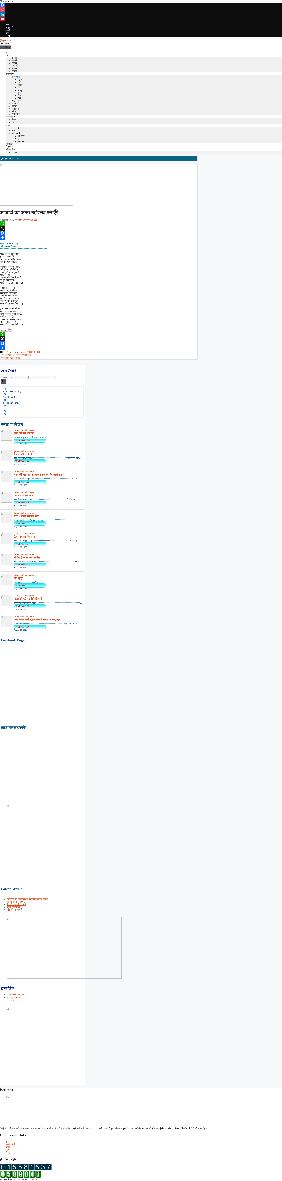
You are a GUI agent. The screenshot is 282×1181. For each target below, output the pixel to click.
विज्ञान (8, 146)
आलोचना (15, 101)
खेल (13, 122)
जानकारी (15, 128)
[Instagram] (141, 9)
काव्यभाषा (16, 77)
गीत (19, 95)
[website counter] (20, 1177)
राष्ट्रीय (15, 60)
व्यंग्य (14, 111)
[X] (98, 228)
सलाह (14, 130)
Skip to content (7, 1)
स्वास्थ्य (15, 68)
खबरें (20, 138)
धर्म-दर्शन (15, 66)
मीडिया (14, 71)
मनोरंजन (9, 117)
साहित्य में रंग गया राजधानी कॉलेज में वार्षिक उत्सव (27, 899)
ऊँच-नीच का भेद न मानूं (16, 904)
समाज (14, 63)
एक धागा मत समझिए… (16, 902)
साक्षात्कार (16, 114)
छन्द (19, 82)
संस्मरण (15, 103)
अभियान (21, 136)
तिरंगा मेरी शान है (13, 907)
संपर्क (8, 30)
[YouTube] (141, 19)
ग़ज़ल (20, 79)
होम (7, 25)
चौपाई (20, 85)
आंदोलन (15, 133)
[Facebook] (141, 5)
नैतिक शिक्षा (11, 149)
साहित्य (9, 74)
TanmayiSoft (34, 1179)
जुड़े (7, 33)
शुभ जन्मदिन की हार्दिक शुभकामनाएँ (16, 355)
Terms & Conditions (16, 994)
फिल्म (14, 119)
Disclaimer (12, 1000)
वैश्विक (14, 58)
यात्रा (14, 106)
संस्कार (15, 152)
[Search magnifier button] (3, 381)
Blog (8, 35)
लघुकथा (15, 108)
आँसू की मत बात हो (14, 909)
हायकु (20, 90)
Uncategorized (19, 352)
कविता (20, 93)
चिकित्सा (9, 144)
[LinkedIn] (141, 14)
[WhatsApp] (98, 223)
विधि (8, 125)
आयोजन (21, 141)
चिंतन (8, 55)
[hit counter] (26, 1169)
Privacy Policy (13, 997)
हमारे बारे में (10, 27)
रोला (19, 98)
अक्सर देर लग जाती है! (11, 358)
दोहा (19, 87)
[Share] (98, 237)
